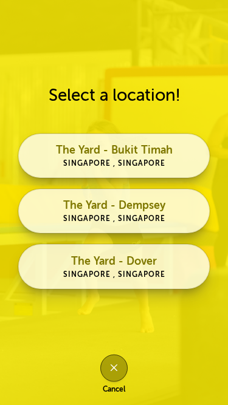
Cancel (114, 389)
